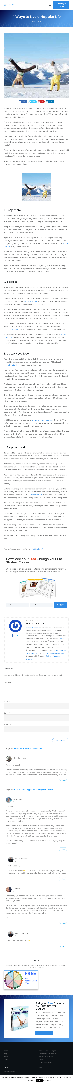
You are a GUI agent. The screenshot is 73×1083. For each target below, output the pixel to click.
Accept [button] (39, 1080)
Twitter (61, 638)
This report (14, 329)
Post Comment (60, 740)
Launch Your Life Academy (48, 1054)
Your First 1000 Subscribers (53, 653)
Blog (5, 1054)
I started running (30, 301)
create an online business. (43, 420)
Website (7, 724)
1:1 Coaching (43, 1059)
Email (7, 713)
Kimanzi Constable (33, 628)
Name (7, 701)
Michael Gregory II (19, 758)
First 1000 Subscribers (46, 1057)
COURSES (42, 1047)
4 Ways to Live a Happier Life (36, 16)
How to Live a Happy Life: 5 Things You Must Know (35, 790)
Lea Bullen (16, 889)
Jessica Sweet (18, 799)
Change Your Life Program (47, 1051)
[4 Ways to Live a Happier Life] (36, 65)
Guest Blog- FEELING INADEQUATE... (28, 748)
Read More (47, 1080)
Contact (7, 1059)
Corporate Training (45, 1062)
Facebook (57, 656)
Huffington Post (13, 365)
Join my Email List (9, 1072)
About (6, 1057)
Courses (6, 1051)
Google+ (30, 659)
